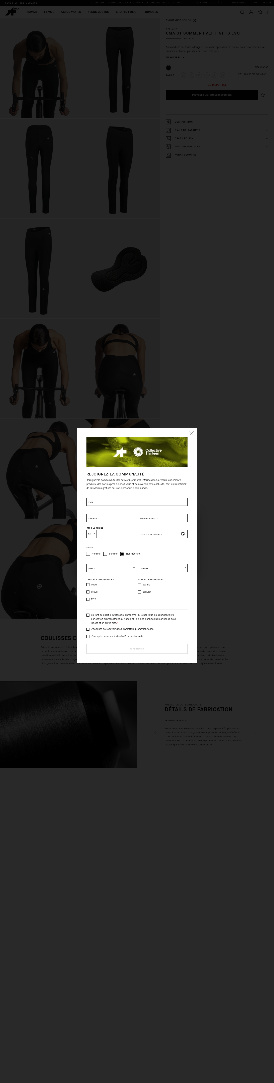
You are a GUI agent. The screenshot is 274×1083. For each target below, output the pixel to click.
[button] (111, 568)
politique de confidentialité (158, 615)
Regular (146, 591)
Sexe (89, 548)
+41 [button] (89, 533)
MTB (93, 599)
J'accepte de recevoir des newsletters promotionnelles (122, 629)
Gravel (94, 591)
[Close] (191, 433)
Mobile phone (95, 528)
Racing (146, 584)
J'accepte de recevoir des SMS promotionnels (117, 636)
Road (94, 584)
